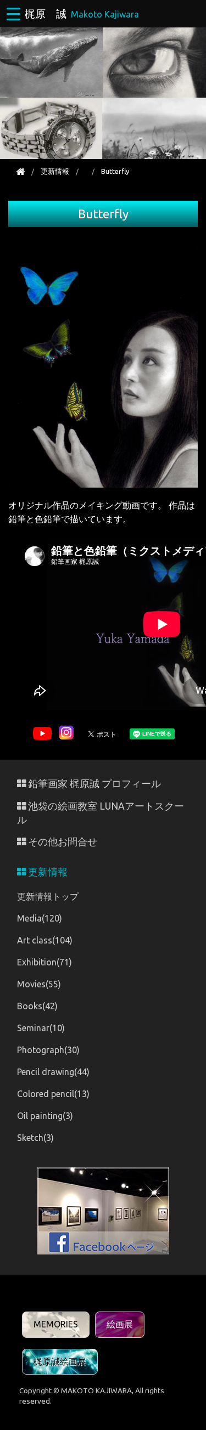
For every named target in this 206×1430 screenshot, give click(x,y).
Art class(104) (45, 940)
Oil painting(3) (45, 1116)
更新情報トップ (48, 896)
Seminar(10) (41, 1028)
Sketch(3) (35, 1138)
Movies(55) (39, 984)
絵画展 (120, 1324)
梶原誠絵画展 (60, 1361)
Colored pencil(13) (53, 1094)
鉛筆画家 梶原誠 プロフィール (93, 783)
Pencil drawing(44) (53, 1072)
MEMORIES (56, 1324)
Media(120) (39, 918)
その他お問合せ (61, 841)
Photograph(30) (48, 1050)
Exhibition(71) (44, 962)
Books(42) (37, 1006)
